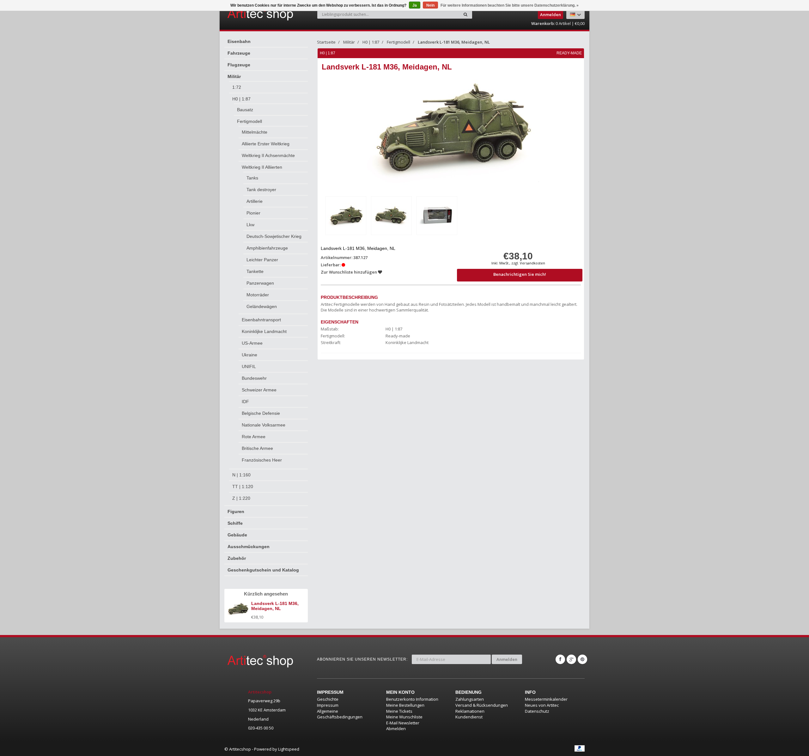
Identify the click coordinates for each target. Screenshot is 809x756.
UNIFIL (249, 366)
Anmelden (506, 659)
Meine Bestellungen (405, 705)
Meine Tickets (399, 711)
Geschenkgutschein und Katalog (263, 569)
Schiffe (235, 523)
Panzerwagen (260, 283)
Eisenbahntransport (261, 319)
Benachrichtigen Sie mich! (519, 274)
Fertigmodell (249, 121)
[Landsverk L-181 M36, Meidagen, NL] (346, 216)
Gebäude (237, 534)
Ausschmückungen (249, 546)
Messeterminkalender (546, 699)
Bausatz (245, 109)
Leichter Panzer (262, 259)
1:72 (236, 87)
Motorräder (257, 294)
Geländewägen (261, 306)
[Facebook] (560, 659)
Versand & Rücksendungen (481, 705)
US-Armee (252, 343)
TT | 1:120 (242, 486)
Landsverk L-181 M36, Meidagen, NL (454, 42)
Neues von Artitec (542, 705)
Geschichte (327, 699)
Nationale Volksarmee (263, 424)
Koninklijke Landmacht (264, 331)
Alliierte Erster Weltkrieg (265, 143)
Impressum (327, 705)
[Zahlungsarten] (580, 748)
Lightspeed (288, 749)
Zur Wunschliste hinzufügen (349, 272)
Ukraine (249, 354)
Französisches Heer (262, 460)
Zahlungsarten (469, 699)
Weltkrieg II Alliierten (262, 167)
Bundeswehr (254, 378)
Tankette (255, 271)
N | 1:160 (241, 474)
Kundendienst (469, 717)
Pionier (253, 212)
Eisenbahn (239, 41)
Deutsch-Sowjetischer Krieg (273, 236)
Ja (414, 5)
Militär (234, 76)
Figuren (236, 511)
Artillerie (254, 201)
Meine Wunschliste (404, 717)
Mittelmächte (254, 132)
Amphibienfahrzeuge (267, 248)
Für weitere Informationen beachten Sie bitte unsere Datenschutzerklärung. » (510, 5)
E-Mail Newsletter (402, 723)
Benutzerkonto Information (412, 699)
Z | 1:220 (241, 498)
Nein (430, 5)
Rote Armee (253, 436)
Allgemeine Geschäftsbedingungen (339, 714)
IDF (245, 401)
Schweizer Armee (259, 389)
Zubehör (237, 558)
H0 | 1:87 (241, 98)
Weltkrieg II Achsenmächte (268, 155)
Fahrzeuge (239, 53)
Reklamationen (469, 711)
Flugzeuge (239, 64)
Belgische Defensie (261, 413)
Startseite (326, 42)
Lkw (250, 224)
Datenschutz (537, 711)
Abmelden (396, 728)
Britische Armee (257, 448)
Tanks (252, 177)
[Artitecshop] (247, 13)
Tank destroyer (261, 189)
